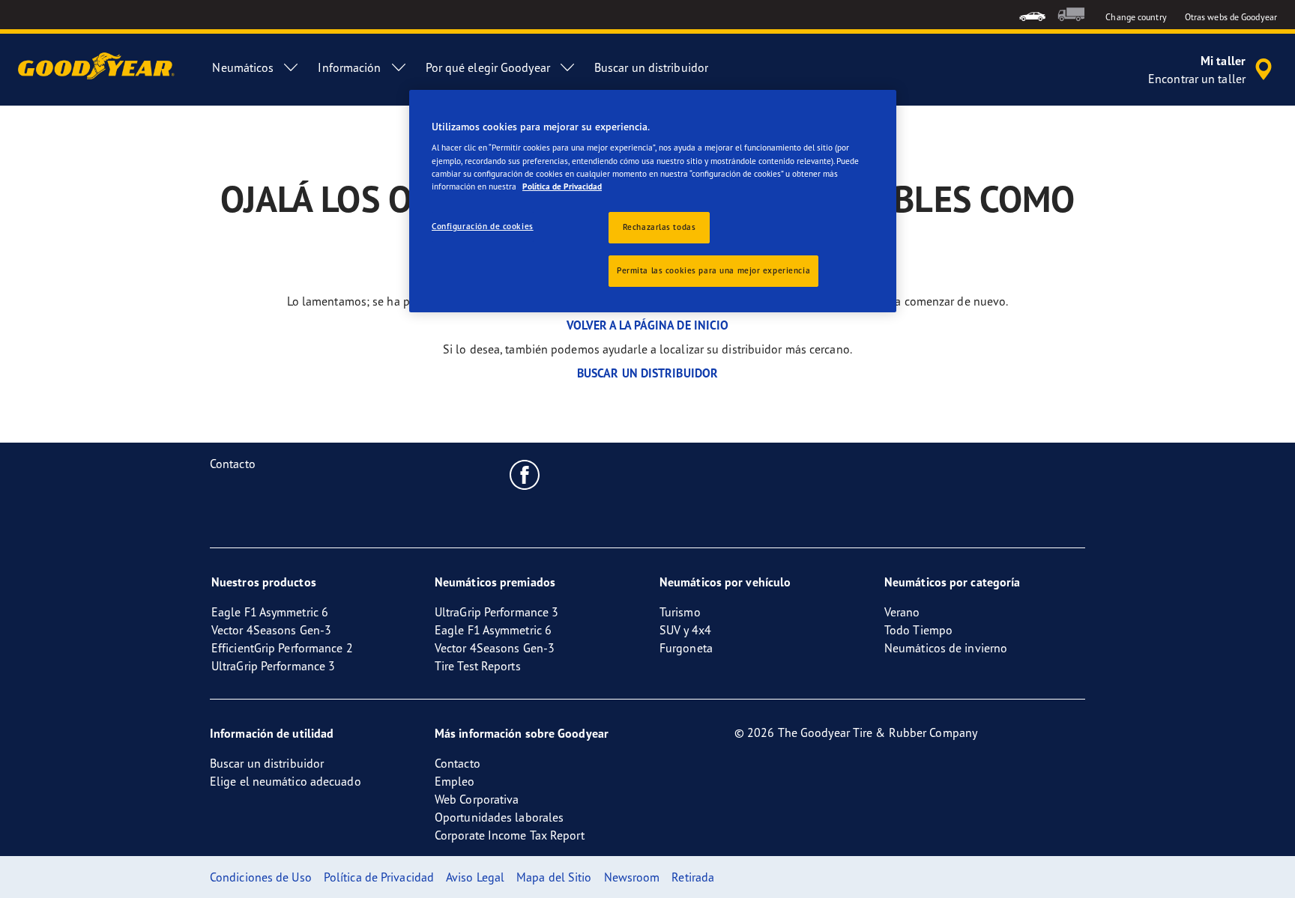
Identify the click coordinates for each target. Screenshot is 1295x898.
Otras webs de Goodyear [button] (1231, 16)
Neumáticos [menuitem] (243, 67)
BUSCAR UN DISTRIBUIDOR (647, 372)
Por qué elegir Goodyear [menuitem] (488, 67)
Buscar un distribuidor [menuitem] (651, 67)
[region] (652, 201)
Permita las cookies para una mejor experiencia (713, 270)
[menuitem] (1032, 14)
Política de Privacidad (562, 186)
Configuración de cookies (483, 226)
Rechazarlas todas (659, 227)
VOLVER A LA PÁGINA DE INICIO (648, 325)
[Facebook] (525, 474)
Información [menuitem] (349, 67)
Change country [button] (1135, 16)
